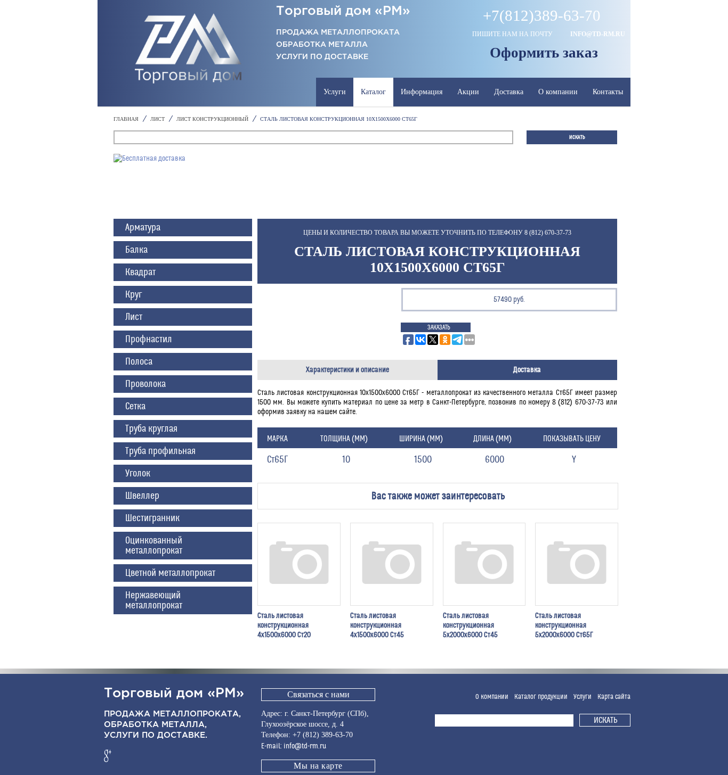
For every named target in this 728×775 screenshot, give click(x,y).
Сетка (135, 406)
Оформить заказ (544, 53)
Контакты (608, 92)
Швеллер (142, 495)
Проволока (145, 384)
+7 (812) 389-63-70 (323, 735)
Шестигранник (152, 518)
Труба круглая (151, 428)
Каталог (373, 92)
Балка (136, 249)
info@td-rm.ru (597, 34)
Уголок (137, 473)
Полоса (138, 361)
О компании (558, 92)
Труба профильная (160, 451)
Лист (133, 317)
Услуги (334, 92)
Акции (468, 92)
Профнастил (148, 339)
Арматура (142, 227)
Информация (421, 92)
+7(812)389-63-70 (542, 15)
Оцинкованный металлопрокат (153, 545)
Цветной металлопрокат (170, 573)
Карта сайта (613, 696)
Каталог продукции (541, 696)
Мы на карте (318, 765)
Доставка (508, 92)
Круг (133, 294)
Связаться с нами (318, 694)
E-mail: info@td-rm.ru (293, 746)
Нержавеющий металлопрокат (153, 600)
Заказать (438, 327)
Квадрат (140, 272)
